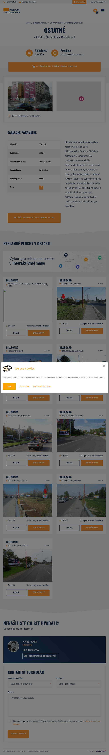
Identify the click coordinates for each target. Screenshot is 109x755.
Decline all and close (41, 386)
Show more (24, 386)
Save (9, 386)
